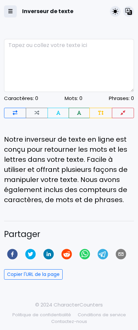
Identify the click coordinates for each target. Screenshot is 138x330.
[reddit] (66, 254)
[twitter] (30, 254)
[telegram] (102, 254)
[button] (115, 11)
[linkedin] (48, 254)
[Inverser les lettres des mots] (58, 113)
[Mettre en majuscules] (79, 113)
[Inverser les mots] (37, 113)
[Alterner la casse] (100, 113)
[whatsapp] (84, 254)
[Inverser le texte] (15, 113)
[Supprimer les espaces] (123, 113)
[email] (121, 254)
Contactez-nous (69, 321)
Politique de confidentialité (41, 315)
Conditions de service (102, 315)
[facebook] (12, 254)
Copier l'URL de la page (33, 274)
